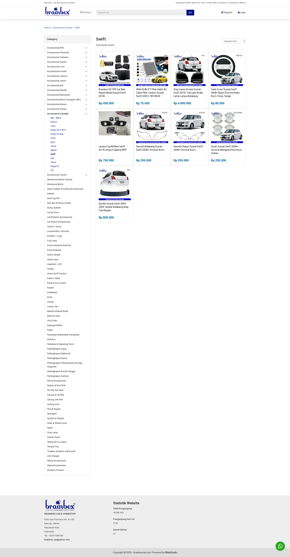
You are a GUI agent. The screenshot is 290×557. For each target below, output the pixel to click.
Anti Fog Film (53, 198)
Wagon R (55, 166)
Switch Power (53, 437)
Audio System (54, 207)
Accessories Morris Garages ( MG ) (64, 99)
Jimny (53, 146)
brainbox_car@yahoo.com (57, 539)
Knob (49, 297)
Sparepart (52, 413)
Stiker (50, 427)
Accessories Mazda (57, 90)
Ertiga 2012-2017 (58, 130)
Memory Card (53, 316)
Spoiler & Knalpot (55, 418)
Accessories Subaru (57, 109)
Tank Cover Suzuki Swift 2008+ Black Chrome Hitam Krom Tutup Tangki (225, 92)
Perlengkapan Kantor (57, 358)
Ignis (53, 142)
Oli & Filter (52, 320)
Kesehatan (52, 292)
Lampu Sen (52, 306)
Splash (54, 150)
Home (47, 28)
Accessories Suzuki (62, 28)
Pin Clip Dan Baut (55, 390)
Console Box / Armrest (58, 231)
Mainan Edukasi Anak (57, 311)
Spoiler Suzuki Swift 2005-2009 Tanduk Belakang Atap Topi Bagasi (114, 207)
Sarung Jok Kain (55, 399)
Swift (77, 28)
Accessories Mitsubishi (58, 95)
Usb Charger (53, 456)
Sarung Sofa (53, 404)
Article (243, 3)
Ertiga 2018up (57, 134)
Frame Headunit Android (59, 245)
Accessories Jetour (56, 80)
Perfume (51, 339)
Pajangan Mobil (54, 325)
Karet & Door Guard (56, 283)
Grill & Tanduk (53, 254)
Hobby (50, 269)
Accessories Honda (56, 71)
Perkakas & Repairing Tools (60, 344)
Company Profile (183, 3)
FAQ (215, 3)
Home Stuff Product (56, 273)
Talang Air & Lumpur (57, 442)
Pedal (50, 330)
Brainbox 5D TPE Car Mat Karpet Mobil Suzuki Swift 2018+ (112, 92)
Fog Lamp (52, 240)
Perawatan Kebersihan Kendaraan (63, 334)
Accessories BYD (55, 48)
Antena (50, 193)
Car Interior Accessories (58, 222)
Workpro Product (55, 470)
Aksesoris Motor (55, 184)
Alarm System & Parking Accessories (65, 189)
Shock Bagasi (54, 409)
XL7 (52, 170)
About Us (196, 3)
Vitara (53, 162)
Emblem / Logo (54, 236)
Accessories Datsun (57, 62)
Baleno (54, 122)
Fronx (53, 138)
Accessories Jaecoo (57, 76)
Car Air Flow (53, 212)
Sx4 (52, 158)
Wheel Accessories (56, 460)
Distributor (233, 3)
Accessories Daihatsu (57, 57)
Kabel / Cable (53, 278)
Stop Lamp (52, 432)
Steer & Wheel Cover (57, 423)
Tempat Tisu (53, 446)
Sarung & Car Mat (55, 395)
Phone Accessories (56, 380)
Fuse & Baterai (54, 250)
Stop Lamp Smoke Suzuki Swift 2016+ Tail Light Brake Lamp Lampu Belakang (188, 92)
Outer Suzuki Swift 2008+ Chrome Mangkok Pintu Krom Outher (226, 150)
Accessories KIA (55, 85)
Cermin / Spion (54, 226)
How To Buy (207, 3)
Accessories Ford (55, 66)
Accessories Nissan (57, 104)
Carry (53, 126)
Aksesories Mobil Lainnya (59, 179)
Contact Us (223, 3)
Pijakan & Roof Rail (56, 385)
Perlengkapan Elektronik (58, 353)
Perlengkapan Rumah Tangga (61, 371)
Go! (190, 12)
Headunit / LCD (54, 264)
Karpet (50, 287)
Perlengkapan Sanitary (58, 376)
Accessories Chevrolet (58, 52)
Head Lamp (52, 259)
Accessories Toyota (56, 175)
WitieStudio (171, 552)
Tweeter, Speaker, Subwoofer (61, 451)
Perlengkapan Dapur (57, 349)
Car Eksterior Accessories (59, 217)
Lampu (50, 302)
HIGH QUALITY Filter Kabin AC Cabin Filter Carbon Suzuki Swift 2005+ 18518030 (151, 92)
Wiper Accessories (56, 465)
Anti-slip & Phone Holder (59, 203)
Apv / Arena (56, 118)
